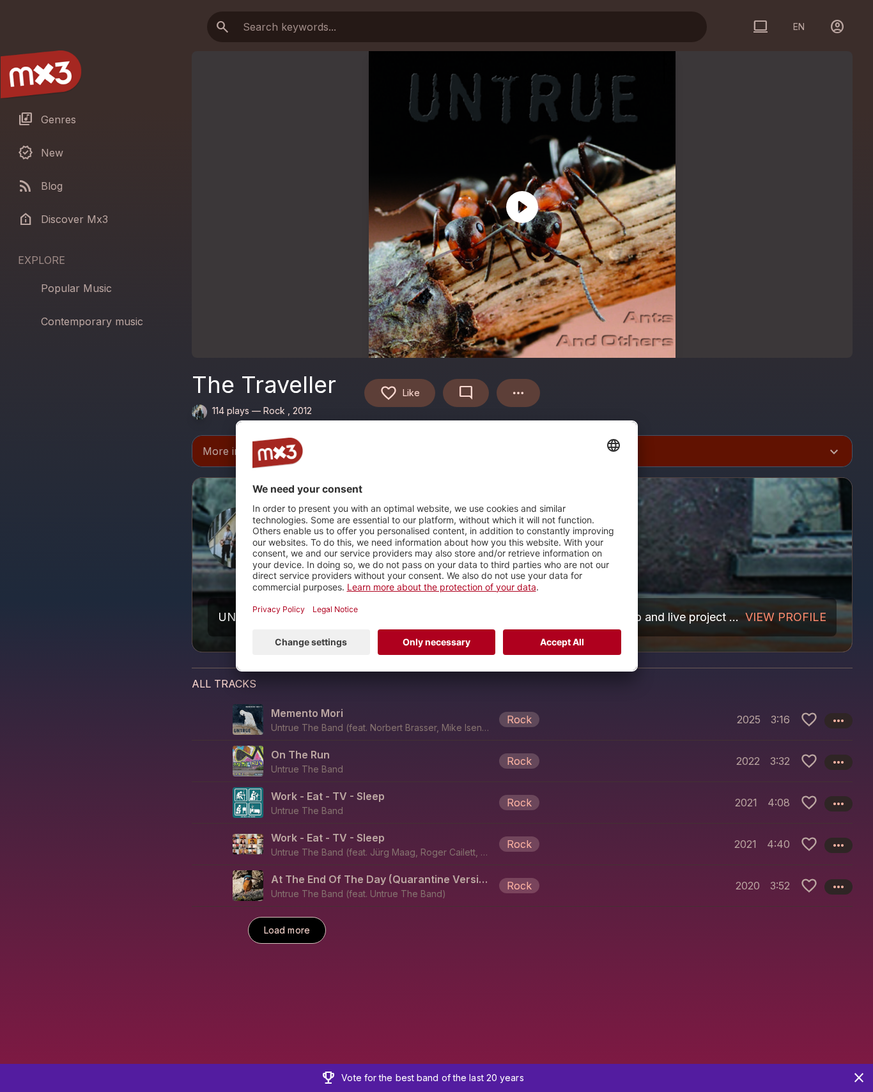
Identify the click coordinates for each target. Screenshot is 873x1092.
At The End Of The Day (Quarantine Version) (382, 879)
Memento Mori (307, 713)
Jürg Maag (392, 852)
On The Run (300, 754)
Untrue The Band (406, 893)
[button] (522, 719)
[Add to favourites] (809, 719)
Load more (287, 930)
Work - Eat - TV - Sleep (328, 796)
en (799, 26)
